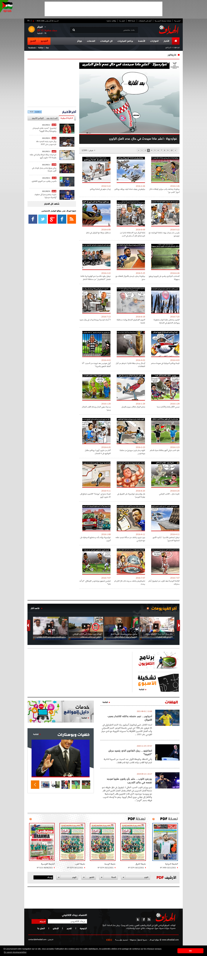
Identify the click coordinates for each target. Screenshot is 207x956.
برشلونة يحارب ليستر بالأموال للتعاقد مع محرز (130, 277)
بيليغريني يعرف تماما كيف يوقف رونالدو (129, 189)
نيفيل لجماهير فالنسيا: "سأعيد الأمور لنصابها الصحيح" (166, 539)
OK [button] (190, 951)
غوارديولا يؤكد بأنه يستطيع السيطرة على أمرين (95, 539)
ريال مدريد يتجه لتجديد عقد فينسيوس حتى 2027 (46, 143)
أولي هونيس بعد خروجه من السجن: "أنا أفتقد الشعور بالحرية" (96, 364)
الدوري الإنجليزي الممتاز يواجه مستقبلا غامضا (131, 321)
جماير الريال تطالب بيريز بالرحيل (133, 406)
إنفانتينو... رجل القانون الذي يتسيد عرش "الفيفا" (130, 752)
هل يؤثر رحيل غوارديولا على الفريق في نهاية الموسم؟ (131, 495)
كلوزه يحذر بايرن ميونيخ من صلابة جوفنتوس (132, 451)
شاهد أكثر (35, 608)
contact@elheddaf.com (37, 939)
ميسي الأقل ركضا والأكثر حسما (168, 406)
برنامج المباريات (125, 41)
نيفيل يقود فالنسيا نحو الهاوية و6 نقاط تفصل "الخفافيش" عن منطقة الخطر (96, 277)
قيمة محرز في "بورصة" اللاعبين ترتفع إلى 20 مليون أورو (95, 495)
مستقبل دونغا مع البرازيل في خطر (98, 232)
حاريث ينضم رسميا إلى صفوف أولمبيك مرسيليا (45, 196)
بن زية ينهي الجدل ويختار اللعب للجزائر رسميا (96, 408)
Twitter (41, 48)
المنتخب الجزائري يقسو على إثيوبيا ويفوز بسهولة (164, 277)
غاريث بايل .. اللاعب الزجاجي (169, 493)
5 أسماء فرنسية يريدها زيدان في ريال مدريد (95, 319)
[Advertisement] (103, 9)
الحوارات (154, 41)
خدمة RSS (131, 21)
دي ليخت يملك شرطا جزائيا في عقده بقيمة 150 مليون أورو (43, 156)
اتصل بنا (122, 21)
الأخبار (166, 41)
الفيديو (44, 41)
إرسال (49, 877)
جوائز (79, 41)
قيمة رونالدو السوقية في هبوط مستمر (165, 363)
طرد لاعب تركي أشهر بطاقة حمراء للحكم (165, 450)
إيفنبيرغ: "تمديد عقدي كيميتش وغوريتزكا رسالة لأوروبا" (44, 129)
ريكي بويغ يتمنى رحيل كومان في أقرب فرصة (44, 169)
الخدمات (91, 41)
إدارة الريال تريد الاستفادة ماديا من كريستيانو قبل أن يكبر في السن (132, 234)
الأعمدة (141, 41)
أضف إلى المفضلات (145, 21)
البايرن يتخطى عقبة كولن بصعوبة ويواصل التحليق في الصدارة (167, 321)
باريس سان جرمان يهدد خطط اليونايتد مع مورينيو (164, 234)
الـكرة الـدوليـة (66, 118)
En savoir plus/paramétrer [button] (15, 952)
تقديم (69, 928)
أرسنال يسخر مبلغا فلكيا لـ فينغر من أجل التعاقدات (130, 364)
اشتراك (42, 921)
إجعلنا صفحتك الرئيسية (163, 21)
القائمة (141, 689)
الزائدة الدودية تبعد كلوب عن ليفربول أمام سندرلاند (164, 582)
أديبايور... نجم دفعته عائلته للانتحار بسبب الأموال (130, 717)
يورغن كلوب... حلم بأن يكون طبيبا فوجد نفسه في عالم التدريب (129, 780)
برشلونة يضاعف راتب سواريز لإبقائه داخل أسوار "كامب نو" (164, 190)
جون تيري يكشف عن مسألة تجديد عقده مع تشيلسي (130, 539)
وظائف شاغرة (111, 21)
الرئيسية (177, 21)
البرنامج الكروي (38, 118)
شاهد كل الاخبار (51, 204)
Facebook (32, 48)
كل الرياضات (106, 41)
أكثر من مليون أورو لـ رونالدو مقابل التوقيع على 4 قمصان (98, 451)
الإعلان (56, 928)
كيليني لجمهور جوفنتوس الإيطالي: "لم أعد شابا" (95, 582)
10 (172, 150)
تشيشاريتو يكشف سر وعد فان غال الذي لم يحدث (129, 582)
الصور (33, 41)
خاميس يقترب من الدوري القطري (44, 181)
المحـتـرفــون (52, 118)
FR (28, 20)
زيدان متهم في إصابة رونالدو (100, 189)
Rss (47, 48)
